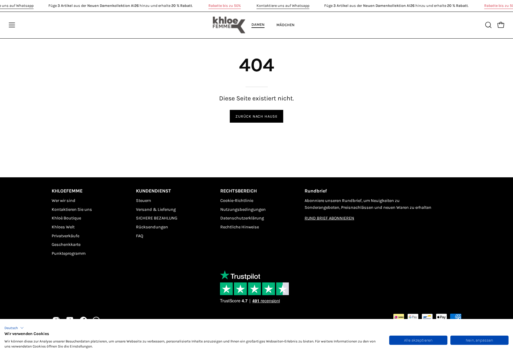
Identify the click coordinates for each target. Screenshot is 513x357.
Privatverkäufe (65, 235)
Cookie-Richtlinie (236, 200)
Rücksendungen (152, 227)
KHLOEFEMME (67, 191)
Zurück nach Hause (256, 116)
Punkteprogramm (69, 253)
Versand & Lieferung (156, 209)
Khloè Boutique (66, 218)
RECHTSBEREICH (238, 191)
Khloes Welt (63, 227)
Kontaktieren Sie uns (72, 209)
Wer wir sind (63, 200)
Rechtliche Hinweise (239, 227)
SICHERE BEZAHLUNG (156, 218)
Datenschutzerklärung (242, 218)
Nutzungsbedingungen (243, 209)
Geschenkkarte (66, 244)
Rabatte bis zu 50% (224, 5)
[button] (14, 328)
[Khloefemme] (229, 25)
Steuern (143, 200)
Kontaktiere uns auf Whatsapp (282, 5)
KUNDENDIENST (153, 191)
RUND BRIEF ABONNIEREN (329, 218)
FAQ (139, 235)
